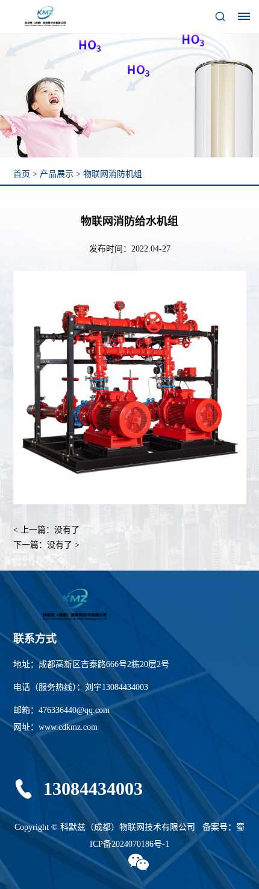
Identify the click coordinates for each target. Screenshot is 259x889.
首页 (21, 174)
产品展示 (56, 174)
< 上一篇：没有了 (46, 529)
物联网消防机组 (112, 174)
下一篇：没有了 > (46, 544)
